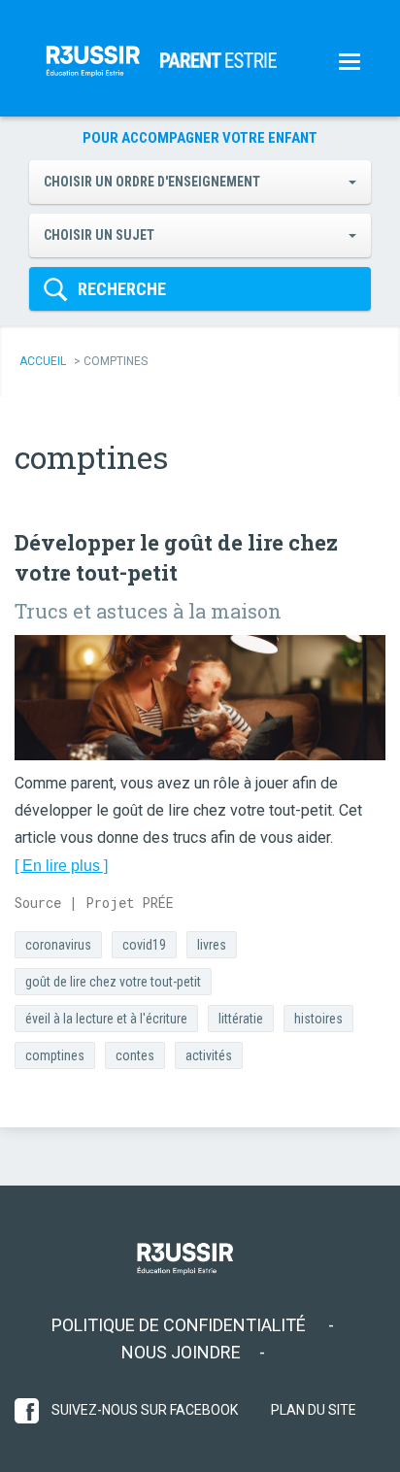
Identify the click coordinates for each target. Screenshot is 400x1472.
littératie (240, 1018)
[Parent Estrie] (92, 58)
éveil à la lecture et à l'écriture (106, 1018)
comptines (54, 1055)
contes (135, 1055)
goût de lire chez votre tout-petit (113, 981)
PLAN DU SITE (313, 1410)
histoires (318, 1018)
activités (208, 1055)
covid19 (144, 945)
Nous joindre (181, 1352)
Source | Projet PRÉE (94, 902)
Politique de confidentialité (180, 1325)
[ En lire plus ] (61, 865)
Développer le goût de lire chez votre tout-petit (176, 557)
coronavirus (58, 945)
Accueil (42, 361)
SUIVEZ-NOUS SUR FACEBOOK (143, 1410)
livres (211, 945)
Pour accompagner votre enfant (200, 138)
